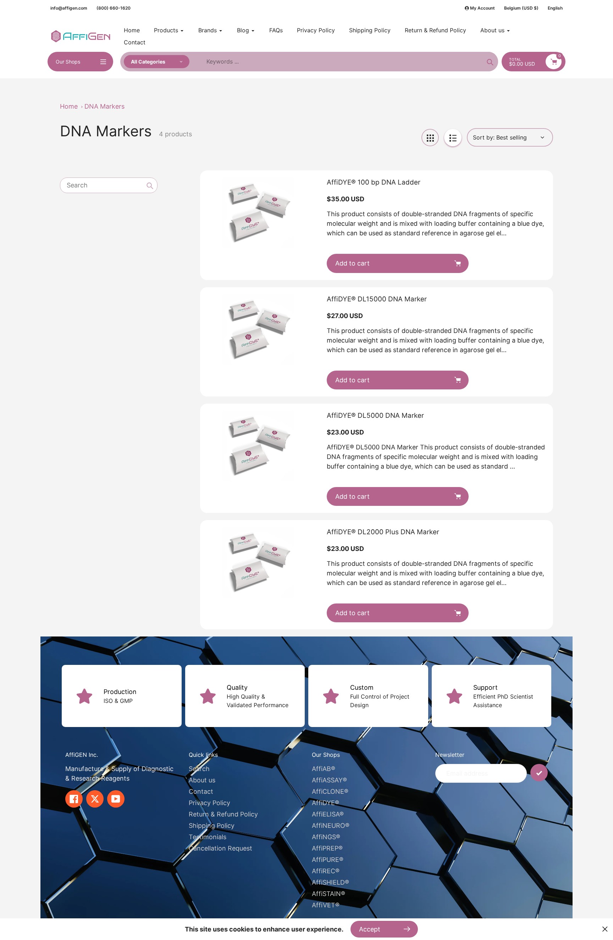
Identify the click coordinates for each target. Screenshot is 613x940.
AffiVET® (325, 905)
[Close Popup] (605, 929)
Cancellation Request (220, 848)
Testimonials (207, 837)
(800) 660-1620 (113, 8)
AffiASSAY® (329, 780)
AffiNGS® (326, 837)
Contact (201, 791)
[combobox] (109, 185)
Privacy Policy (209, 803)
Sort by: (484, 137)
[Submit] (539, 772)
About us (202, 780)
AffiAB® (323, 768)
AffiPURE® (327, 859)
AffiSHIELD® (330, 882)
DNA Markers (104, 106)
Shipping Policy (211, 825)
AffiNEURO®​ (330, 825)
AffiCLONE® (330, 791)
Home (69, 106)
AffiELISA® (328, 814)
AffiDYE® (325, 803)
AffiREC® (325, 871)
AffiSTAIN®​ (328, 893)
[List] (453, 137)
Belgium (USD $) (521, 8)
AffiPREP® (327, 848)
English (555, 8)
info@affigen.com (68, 8)
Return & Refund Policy (223, 814)
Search (199, 768)
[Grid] (430, 137)
